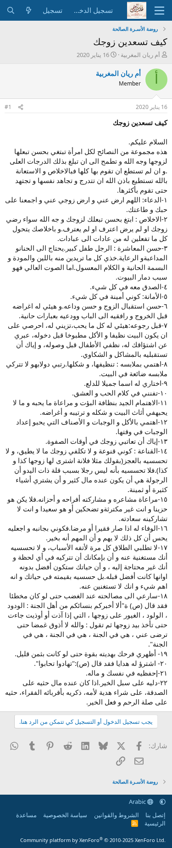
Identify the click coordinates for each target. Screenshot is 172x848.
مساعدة (26, 815)
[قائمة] (159, 10)
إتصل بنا (155, 815)
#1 (8, 107)
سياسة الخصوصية (65, 815)
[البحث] (11, 10)
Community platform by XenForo (93, 840)
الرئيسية (155, 823)
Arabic (138, 801)
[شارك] (21, 107)
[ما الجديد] (29, 10)
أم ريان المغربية (140, 55)
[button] (162, 801)
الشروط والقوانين (116, 815)
